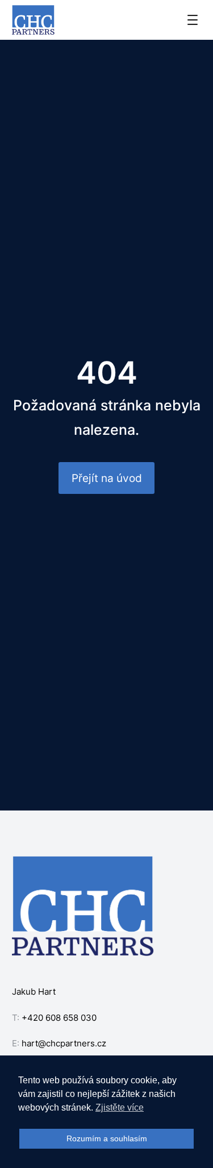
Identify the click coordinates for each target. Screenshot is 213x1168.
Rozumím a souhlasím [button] (106, 1138)
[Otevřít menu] (192, 19)
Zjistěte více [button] (119, 1107)
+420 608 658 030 (59, 1017)
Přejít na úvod (107, 478)
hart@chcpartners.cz (64, 1043)
